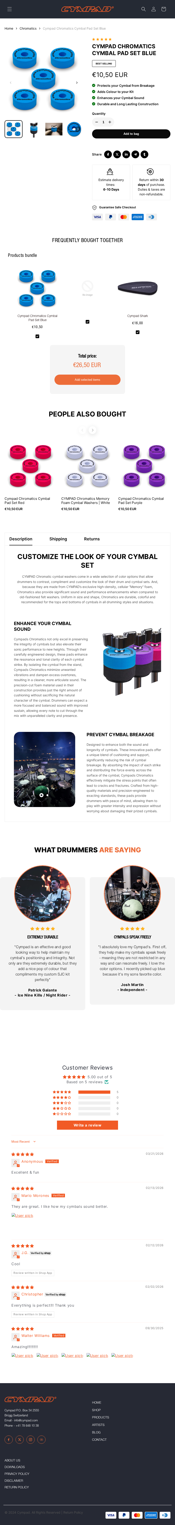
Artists (98, 1425)
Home (9, 28)
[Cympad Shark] (137, 290)
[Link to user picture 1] (22, 1224)
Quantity (99, 113)
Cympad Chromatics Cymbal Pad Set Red (27, 500)
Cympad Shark (137, 316)
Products (100, 1417)
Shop (96, 1410)
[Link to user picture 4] (97, 1364)
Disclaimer (14, 1481)
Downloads (15, 1467)
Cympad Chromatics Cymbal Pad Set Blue (74, 28)
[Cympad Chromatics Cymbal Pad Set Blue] (37, 290)
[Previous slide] (11, 83)
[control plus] (110, 122)
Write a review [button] (87, 1125)
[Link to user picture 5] (122, 1364)
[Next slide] (77, 83)
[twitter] (117, 154)
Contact (99, 1440)
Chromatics (28, 28)
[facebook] (108, 154)
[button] (10, 9)
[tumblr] (144, 154)
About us (12, 1460)
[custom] (9, 1440)
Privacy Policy (17, 1474)
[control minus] (95, 122)
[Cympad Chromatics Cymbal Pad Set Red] (31, 466)
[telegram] (135, 154)
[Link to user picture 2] (47, 1364)
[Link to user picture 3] (72, 1364)
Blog (96, 1432)
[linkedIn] (126, 154)
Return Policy (17, 1487)
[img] (22, 1154)
